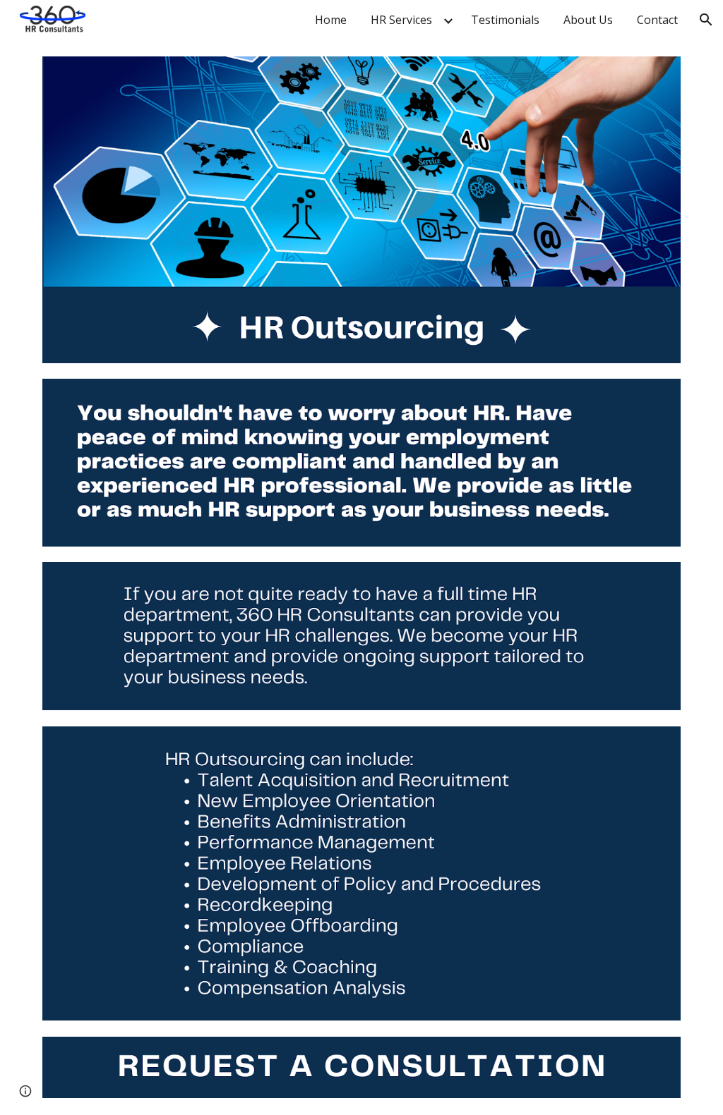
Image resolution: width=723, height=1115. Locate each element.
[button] (706, 20)
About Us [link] (588, 20)
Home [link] (331, 20)
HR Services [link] (401, 20)
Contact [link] (657, 20)
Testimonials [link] (505, 20)
